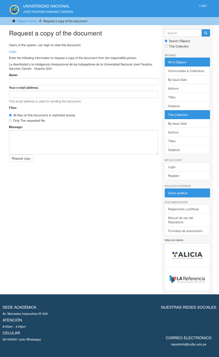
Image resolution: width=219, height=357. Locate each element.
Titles (171, 97)
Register (173, 175)
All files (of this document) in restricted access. (44, 115)
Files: (13, 107)
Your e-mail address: (24, 87)
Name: (14, 75)
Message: (16, 127)
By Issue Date (177, 79)
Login (12, 51)
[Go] (205, 33)
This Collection (179, 46)
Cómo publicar (178, 193)
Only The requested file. (29, 120)
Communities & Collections (186, 71)
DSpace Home (27, 21)
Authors (173, 88)
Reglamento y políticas (183, 209)
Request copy (21, 158)
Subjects (174, 106)
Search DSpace (179, 41)
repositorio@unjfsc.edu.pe (188, 344)
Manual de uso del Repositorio (180, 220)
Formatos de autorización (185, 231)
